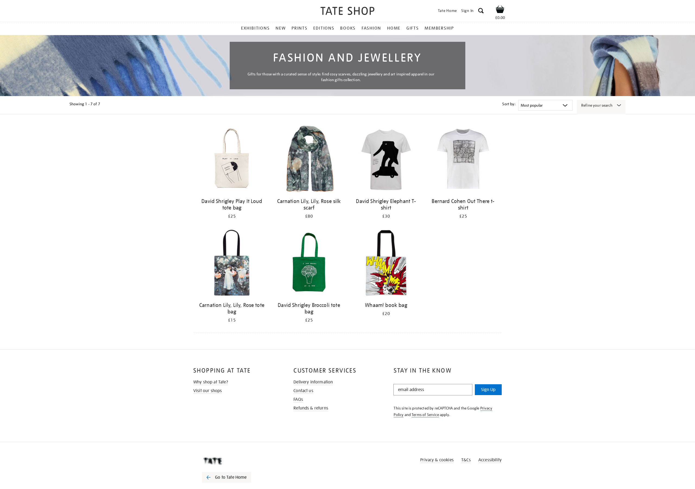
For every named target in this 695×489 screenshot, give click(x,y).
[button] (481, 11)
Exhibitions (255, 28)
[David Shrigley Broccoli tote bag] (308, 263)
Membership (439, 28)
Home (393, 28)
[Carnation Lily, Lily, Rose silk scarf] (308, 159)
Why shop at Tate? (210, 382)
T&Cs (466, 460)
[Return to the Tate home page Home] (347, 12)
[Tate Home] (236, 461)
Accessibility (490, 460)
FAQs (298, 399)
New (281, 28)
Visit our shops (207, 390)
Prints (300, 28)
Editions (323, 28)
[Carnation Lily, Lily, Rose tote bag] (231, 263)
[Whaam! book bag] (386, 263)
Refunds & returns (310, 408)
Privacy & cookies (437, 460)
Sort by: (508, 103)
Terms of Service (425, 414)
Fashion (371, 28)
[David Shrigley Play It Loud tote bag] (231, 159)
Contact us (303, 390)
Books (348, 28)
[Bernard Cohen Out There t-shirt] (463, 159)
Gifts (412, 28)
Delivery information (313, 382)
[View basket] (500, 10)
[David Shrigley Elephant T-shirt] (386, 159)
